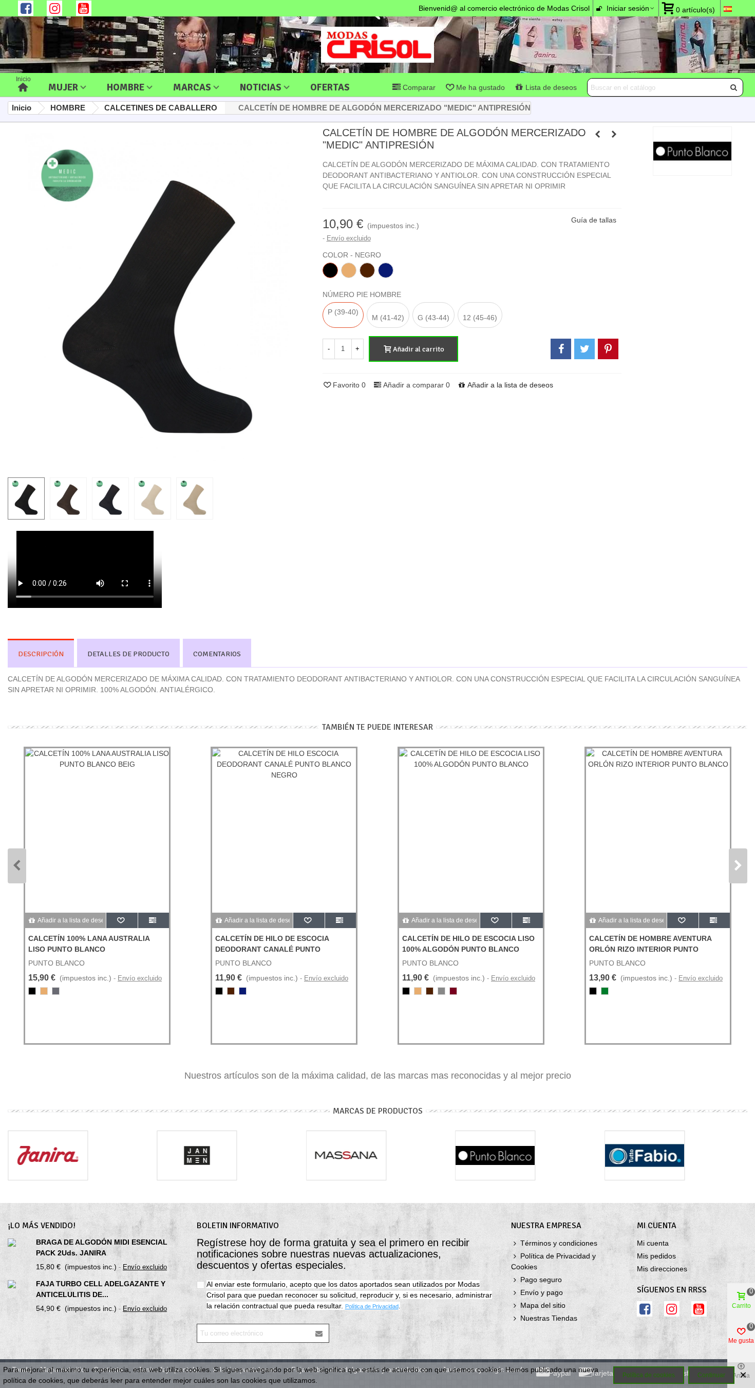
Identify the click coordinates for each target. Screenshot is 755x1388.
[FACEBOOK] (25, 8)
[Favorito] (122, 920)
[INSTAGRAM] (54, 8)
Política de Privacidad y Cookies (553, 1261)
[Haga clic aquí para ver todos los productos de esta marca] (692, 151)
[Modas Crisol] (377, 45)
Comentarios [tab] (217, 654)
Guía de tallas (593, 220)
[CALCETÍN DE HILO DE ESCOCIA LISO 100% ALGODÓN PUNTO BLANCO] (471, 830)
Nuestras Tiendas (548, 1318)
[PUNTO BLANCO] (496, 1155)
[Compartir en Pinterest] (608, 349)
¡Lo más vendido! (42, 1225)
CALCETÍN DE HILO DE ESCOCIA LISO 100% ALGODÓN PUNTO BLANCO (468, 943)
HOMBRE (125, 87)
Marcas (192, 87)
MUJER (63, 87)
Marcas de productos (378, 1111)
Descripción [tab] (41, 654)
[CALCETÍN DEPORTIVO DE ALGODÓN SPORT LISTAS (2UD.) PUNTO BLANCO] (613, 134)
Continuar (711, 1375)
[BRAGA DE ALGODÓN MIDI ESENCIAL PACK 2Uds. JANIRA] (19, 1242)
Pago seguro (541, 1279)
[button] (17, 865)
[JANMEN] (197, 1155)
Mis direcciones (662, 1269)
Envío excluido (349, 238)
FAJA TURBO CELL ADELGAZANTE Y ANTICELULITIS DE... (100, 1289)
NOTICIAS (260, 87)
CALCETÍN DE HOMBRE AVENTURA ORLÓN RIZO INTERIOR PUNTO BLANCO (650, 949)
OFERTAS (330, 87)
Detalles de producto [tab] (128, 654)
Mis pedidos (656, 1256)
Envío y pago (541, 1292)
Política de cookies (648, 1375)
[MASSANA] (346, 1155)
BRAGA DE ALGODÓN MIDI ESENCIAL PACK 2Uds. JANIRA (101, 1247)
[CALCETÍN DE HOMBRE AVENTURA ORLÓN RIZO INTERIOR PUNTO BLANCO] (658, 830)
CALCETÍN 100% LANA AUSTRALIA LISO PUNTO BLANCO (88, 943)
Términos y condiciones (558, 1243)
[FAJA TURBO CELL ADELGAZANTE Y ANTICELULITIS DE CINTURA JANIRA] (19, 1284)
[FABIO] (645, 1155)
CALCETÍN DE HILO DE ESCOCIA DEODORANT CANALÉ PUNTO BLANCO (272, 949)
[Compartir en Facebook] (561, 349)
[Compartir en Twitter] (584, 349)
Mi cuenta (653, 1243)
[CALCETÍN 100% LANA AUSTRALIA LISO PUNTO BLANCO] (97, 830)
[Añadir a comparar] (153, 920)
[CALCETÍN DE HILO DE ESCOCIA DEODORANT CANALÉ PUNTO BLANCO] (597, 134)
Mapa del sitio (542, 1305)
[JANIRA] (48, 1155)
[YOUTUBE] (83, 8)
